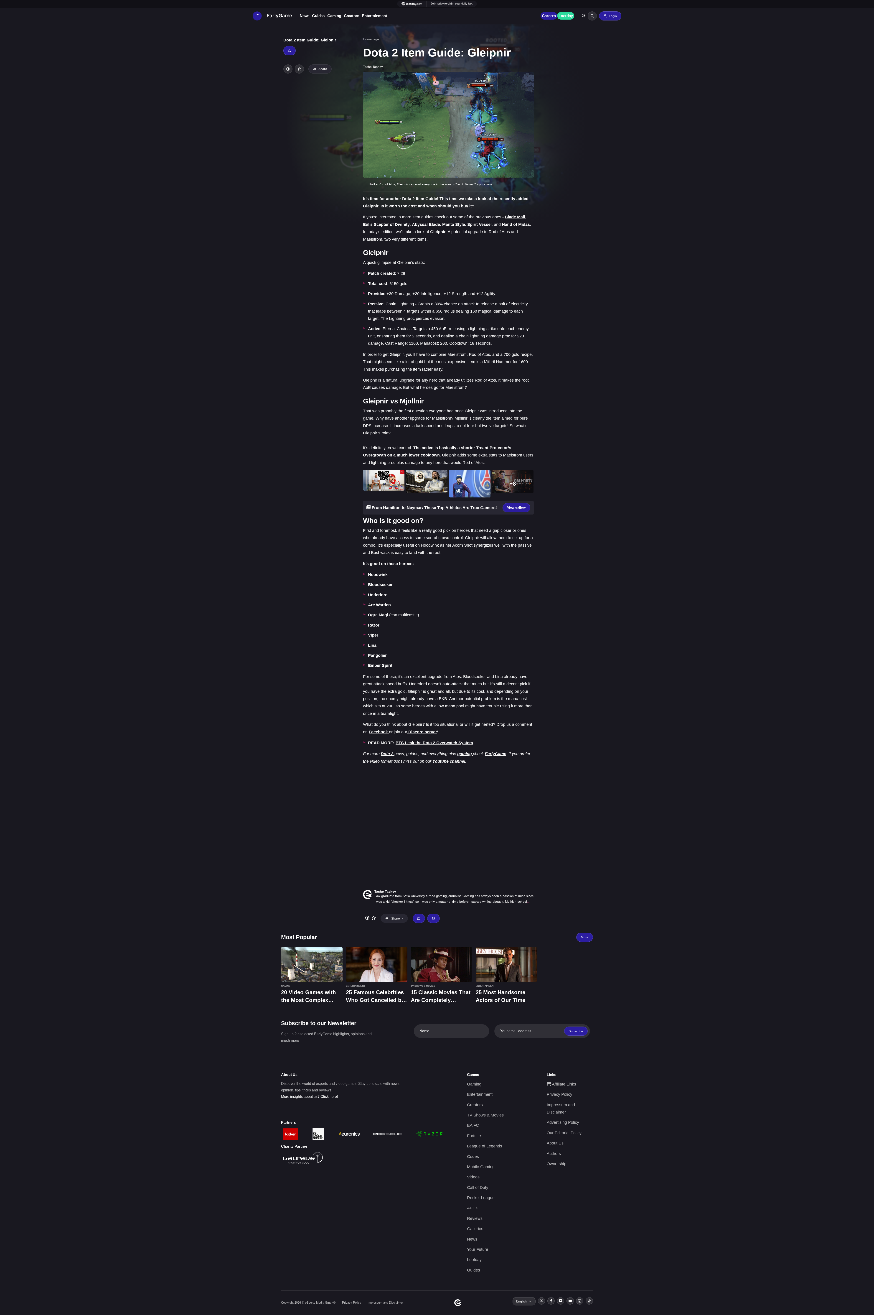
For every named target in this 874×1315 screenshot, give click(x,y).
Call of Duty (477, 1187)
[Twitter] (541, 1301)
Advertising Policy (563, 1122)
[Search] (592, 15)
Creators (351, 16)
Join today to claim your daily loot (452, 3)
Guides (318, 16)
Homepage (371, 39)
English (521, 1301)
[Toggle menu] (257, 15)
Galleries (475, 1228)
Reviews (475, 1218)
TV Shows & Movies (485, 1115)
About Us (555, 1143)
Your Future (477, 1249)
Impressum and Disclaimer (385, 1302)
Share (322, 69)
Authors (554, 1153)
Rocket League (481, 1197)
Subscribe (576, 1031)
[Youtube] (570, 1301)
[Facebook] (551, 1301)
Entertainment (374, 16)
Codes (473, 1156)
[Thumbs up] (289, 50)
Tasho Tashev (385, 891)
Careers (549, 16)
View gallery (516, 507)
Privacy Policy (559, 1094)
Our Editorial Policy (564, 1133)
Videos (473, 1177)
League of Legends (484, 1146)
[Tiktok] (589, 1301)
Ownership (556, 1164)
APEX (472, 1208)
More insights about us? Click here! (309, 1096)
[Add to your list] (299, 69)
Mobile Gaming (481, 1167)
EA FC (473, 1125)
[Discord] (560, 1301)
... (528, 901)
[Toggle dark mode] (583, 16)
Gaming (334, 16)
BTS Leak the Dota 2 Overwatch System (434, 743)
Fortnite (474, 1136)
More (584, 937)
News (304, 16)
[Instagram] (579, 1301)
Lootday (566, 16)
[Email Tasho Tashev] (433, 918)
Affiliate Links (563, 1084)
